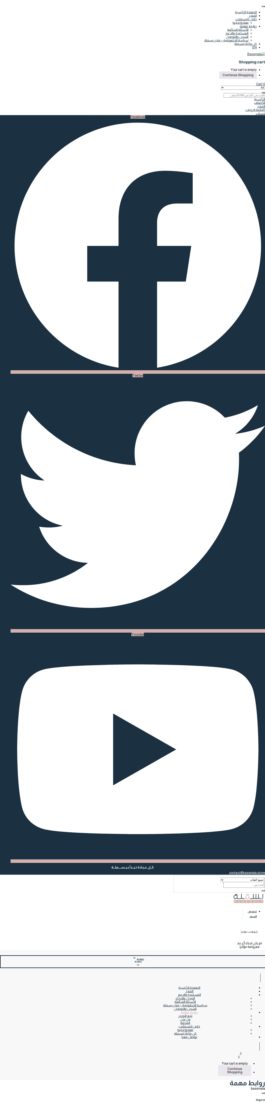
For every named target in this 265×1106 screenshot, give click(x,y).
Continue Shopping (238, 75)
